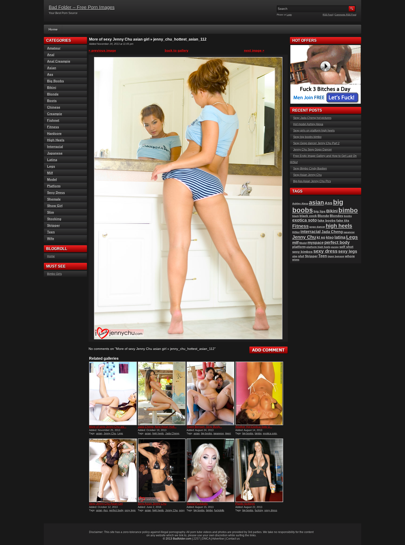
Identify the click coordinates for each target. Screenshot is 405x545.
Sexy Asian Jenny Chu (152, 503)
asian (99, 433)
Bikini (51, 87)
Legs (120, 433)
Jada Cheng (172, 433)
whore (350, 256)
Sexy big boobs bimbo (307, 137)
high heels (158, 433)
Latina (52, 160)
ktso (330, 237)
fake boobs (327, 220)
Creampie (54, 114)
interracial (310, 231)
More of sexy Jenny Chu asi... (107, 426)
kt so (321, 237)
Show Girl (55, 206)
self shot (346, 247)
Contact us (233, 538)
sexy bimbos (302, 252)
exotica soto (270, 433)
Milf (50, 173)
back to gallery (176, 50)
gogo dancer (317, 226)
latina (339, 237)
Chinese (53, 107)
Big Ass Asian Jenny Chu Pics (312, 181)
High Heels (55, 140)
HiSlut (296, 232)
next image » (254, 50)
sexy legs (130, 510)
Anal (50, 55)
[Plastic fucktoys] (259, 470)
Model (52, 179)
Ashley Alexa (300, 203)
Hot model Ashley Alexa (308, 124)
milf (295, 243)
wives (295, 259)
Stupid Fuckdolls (197, 503)
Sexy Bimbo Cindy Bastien (310, 168)
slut (301, 256)
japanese (219, 433)
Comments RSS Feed (345, 15)
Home (53, 29)
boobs (348, 216)
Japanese (55, 153)
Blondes (336, 216)
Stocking (54, 219)
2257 (196, 538)
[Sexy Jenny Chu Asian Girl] (113, 470)
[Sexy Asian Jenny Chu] (162, 470)
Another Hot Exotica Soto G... (253, 426)
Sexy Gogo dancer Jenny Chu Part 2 (316, 143)
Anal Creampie (58, 61)
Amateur (53, 48)
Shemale (54, 199)
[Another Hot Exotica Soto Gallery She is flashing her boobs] (259, 393)
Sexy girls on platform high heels (314, 130)
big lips (320, 211)
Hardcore (54, 133)
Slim (50, 212)
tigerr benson (336, 256)
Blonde (53, 94)
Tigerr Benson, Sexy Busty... (204, 426)
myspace (316, 243)
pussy (335, 247)
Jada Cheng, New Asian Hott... (157, 426)
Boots (52, 100)
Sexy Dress (56, 192)
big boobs (206, 433)
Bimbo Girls (54, 274)
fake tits (342, 220)
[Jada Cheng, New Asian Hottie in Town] (162, 393)
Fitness (53, 127)
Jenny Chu (110, 433)
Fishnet (53, 120)
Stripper (53, 225)
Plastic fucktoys (245, 503)
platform (299, 247)
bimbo (258, 433)
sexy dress (270, 510)
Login (289, 15)
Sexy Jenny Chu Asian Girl (106, 503)
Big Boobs (55, 81)
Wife (50, 238)
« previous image (102, 50)
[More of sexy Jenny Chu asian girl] (113, 393)
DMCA (206, 538)
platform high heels (318, 247)
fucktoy (259, 510)
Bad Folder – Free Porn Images (82, 7)
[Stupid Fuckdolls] (210, 470)
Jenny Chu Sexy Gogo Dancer (312, 149)
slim (294, 256)
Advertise (218, 538)
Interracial (55, 146)
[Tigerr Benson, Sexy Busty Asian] (210, 393)
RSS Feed (328, 15)
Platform (53, 186)
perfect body (116, 510)
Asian (51, 68)
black (295, 216)
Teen (51, 232)
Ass (105, 510)
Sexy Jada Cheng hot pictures (312, 118)
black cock (308, 216)
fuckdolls (219, 510)
